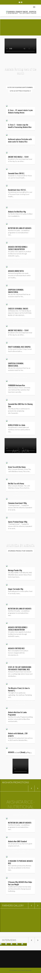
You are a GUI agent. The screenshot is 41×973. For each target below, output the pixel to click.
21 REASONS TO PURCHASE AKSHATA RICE (20, 862)
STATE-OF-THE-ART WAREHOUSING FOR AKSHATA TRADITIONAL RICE (19, 668)
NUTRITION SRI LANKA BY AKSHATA (19, 228)
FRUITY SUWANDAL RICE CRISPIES (19, 347)
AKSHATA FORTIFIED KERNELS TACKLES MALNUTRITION (17, 628)
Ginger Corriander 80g (15, 589)
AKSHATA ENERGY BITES (16, 271)
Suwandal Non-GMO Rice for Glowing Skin (20, 405)
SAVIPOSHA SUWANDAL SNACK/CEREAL (16, 290)
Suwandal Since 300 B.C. (16, 173)
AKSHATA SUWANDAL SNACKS (22, 263)
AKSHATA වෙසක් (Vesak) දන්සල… (20, 752)
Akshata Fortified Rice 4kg (17, 211)
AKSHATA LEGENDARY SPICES (22, 495)
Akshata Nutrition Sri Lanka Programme (17, 713)
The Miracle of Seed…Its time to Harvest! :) (19, 689)
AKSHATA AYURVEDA (22, 853)
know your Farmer (23, 102)
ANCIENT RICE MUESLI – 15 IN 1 (18, 157)
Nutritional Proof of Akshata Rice (21, 815)
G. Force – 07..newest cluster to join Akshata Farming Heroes (20, 111)
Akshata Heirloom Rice (22, 377)
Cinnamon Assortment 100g (17, 503)
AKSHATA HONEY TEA (23, 459)
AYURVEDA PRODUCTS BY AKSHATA (20, 551)
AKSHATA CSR (22, 704)
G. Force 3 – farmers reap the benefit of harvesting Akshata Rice (19, 125)
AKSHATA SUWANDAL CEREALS (22, 322)
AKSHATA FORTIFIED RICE (22, 204)
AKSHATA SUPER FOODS (23, 149)
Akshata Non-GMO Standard (17, 841)
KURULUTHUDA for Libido (16, 425)
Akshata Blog (22, 600)
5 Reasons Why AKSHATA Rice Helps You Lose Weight (20, 883)
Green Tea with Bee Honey (17, 467)
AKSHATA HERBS (23, 562)
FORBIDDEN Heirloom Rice (16, 385)
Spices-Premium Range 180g (17, 521)
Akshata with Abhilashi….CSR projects (17, 734)
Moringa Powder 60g (15, 570)
